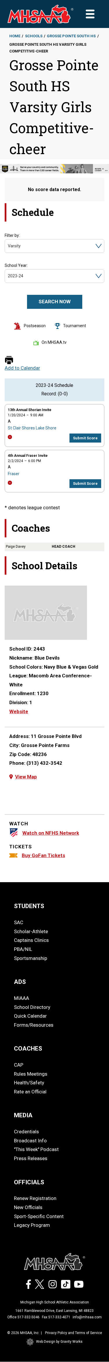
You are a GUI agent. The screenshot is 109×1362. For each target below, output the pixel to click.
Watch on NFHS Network (50, 833)
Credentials (26, 1131)
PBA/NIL (23, 949)
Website (18, 711)
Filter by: (12, 235)
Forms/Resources (33, 1025)
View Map (26, 777)
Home (14, 36)
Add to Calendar (22, 368)
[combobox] (8, 246)
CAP (18, 1065)
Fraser (13, 473)
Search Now (55, 301)
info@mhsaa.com (87, 1317)
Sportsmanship (30, 958)
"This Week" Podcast (36, 1149)
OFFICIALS (29, 1182)
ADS (20, 981)
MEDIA (23, 1115)
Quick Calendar (30, 1016)
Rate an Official (30, 1092)
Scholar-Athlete (31, 931)
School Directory (32, 1007)
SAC (18, 922)
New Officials (28, 1207)
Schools (33, 36)
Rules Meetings (30, 1074)
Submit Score (85, 438)
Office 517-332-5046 (23, 1317)
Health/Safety (29, 1083)
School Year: (16, 265)
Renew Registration (35, 1198)
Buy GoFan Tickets (43, 855)
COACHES (28, 1048)
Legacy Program (32, 1225)
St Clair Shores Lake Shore (32, 428)
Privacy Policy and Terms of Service (73, 1333)
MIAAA (21, 998)
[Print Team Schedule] (9, 360)
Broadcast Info (30, 1140)
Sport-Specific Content (39, 1216)
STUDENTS (29, 906)
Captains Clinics (31, 940)
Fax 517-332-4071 (56, 1317)
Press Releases (30, 1158)
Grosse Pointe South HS (71, 36)
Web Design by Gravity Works (59, 1342)
